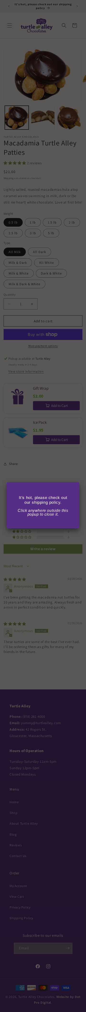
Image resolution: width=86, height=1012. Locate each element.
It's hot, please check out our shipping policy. (43, 500)
